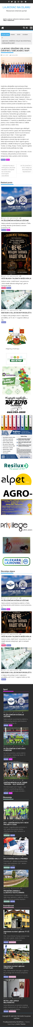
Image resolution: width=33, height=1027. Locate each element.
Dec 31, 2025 (8, 820)
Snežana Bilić (14, 55)
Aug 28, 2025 (8, 856)
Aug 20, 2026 (8, 746)
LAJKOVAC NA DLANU (16, 7)
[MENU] (31, 27)
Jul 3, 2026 (7, 929)
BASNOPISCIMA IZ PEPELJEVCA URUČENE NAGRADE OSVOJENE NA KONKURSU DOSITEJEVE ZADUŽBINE (8, 171)
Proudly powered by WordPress (13, 1022)
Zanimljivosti (12, 942)
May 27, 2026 (8, 964)
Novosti (3, 159)
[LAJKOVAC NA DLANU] (2, 27)
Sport (8, 159)
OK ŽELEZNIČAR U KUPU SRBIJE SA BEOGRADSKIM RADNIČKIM (26, 169)
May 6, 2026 (8, 998)
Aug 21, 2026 (5, 218)
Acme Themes (20, 1024)
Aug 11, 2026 (8, 780)
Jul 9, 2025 (7, 888)
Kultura (3, 288)
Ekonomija (6, 835)
